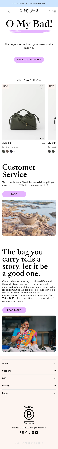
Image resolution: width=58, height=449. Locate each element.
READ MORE (14, 310)
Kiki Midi (6, 143)
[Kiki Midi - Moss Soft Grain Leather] (23, 112)
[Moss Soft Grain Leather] (3, 151)
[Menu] (3, 11)
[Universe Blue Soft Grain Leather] (11, 151)
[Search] (8, 11)
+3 (14, 151)
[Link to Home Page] (29, 11)
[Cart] (54, 11)
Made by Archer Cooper (29, 443)
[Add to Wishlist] (41, 87)
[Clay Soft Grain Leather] (7, 151)
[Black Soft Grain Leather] (49, 151)
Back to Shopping (29, 59)
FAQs (14, 194)
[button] (40, 138)
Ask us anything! (39, 185)
